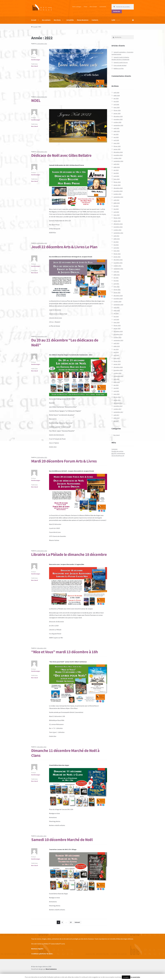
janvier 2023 (117, 221)
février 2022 (117, 254)
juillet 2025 (117, 131)
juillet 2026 (117, 95)
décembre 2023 (118, 188)
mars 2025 (116, 143)
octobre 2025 (117, 122)
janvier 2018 (117, 400)
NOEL (35, 100)
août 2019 (116, 343)
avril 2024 (116, 176)
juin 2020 (116, 313)
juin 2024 (116, 170)
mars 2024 (116, 179)
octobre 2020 (117, 301)
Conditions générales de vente (42, 954)
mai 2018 (116, 388)
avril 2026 (116, 104)
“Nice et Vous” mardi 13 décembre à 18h (64, 651)
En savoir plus (135, 977)
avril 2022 (116, 248)
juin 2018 (116, 385)
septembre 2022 (118, 233)
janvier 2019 (117, 364)
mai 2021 (116, 280)
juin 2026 (116, 98)
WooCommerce (51, 969)
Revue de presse (82, 20)
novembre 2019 (118, 334)
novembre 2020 (118, 298)
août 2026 (116, 92)
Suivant (77, 922)
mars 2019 (116, 358)
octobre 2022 (117, 230)
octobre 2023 (117, 194)
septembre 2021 (118, 269)
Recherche (116, 11)
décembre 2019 (118, 331)
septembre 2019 (118, 340)
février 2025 (117, 146)
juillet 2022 (117, 239)
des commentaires (118, 453)
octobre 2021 (117, 266)
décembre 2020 (118, 295)
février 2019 (117, 361)
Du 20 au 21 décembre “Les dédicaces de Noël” (64, 342)
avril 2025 (116, 140)
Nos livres (57, 20)
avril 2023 (116, 212)
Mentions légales (37, 949)
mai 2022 (116, 245)
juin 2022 (116, 242)
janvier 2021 (117, 292)
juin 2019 (116, 349)
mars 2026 (116, 107)
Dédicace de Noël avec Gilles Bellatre (61, 155)
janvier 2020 (117, 328)
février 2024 (117, 182)
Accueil (33, 20)
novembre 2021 (118, 263)
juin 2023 (116, 206)
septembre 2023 (118, 197)
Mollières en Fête (119, 68)
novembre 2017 (118, 406)
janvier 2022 (117, 257)
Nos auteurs (46, 20)
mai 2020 (116, 316)
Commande (102, 6)
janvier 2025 (117, 149)
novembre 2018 (118, 370)
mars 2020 (116, 322)
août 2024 (116, 164)
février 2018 (117, 397)
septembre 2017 (118, 412)
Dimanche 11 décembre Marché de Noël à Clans (65, 753)
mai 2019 (116, 352)
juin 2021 (116, 277)
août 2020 (116, 307)
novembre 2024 (118, 155)
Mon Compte (93, 6)
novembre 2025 (118, 119)
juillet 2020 (117, 310)
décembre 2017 (118, 403)
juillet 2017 (117, 418)
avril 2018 (116, 391)
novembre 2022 (118, 227)
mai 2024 (116, 173)
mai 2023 (116, 209)
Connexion (114, 449)
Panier (85, 6)
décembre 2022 (118, 224)
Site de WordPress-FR (118, 455)
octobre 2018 (117, 373)
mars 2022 (116, 251)
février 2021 (117, 289)
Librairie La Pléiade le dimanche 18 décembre (69, 554)
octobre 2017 (117, 409)
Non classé (34, 66)
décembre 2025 (118, 116)
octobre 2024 (117, 158)
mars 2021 (116, 286)
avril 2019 (116, 355)
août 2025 (116, 128)
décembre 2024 (118, 152)
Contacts (95, 20)
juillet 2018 (117, 382)
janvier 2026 (117, 113)
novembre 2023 (118, 191)
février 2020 (117, 325)
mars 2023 (116, 215)
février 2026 (117, 110)
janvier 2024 (117, 185)
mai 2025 (116, 137)
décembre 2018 (118, 367)
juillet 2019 (117, 346)
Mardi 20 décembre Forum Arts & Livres (64, 461)
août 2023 (116, 200)
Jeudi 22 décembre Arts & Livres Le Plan (64, 246)
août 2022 (116, 236)
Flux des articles (117, 451)
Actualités (70, 20)
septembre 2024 (118, 161)
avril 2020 (116, 319)
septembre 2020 (118, 304)
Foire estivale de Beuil (120, 65)
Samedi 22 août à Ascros (121, 62)
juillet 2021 (117, 275)
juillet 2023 (117, 203)
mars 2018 (116, 394)
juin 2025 (116, 134)
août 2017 (116, 415)
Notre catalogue (76, 6)
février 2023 (117, 218)
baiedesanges (35, 60)
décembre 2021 (118, 260)
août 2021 (116, 271)
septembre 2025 (118, 125)
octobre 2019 (117, 337)
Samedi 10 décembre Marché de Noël (62, 839)
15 (71, 922)
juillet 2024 (117, 167)
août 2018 (116, 379)
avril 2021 (116, 284)
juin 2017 (116, 421)
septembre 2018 (118, 376)
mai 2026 (116, 101)
